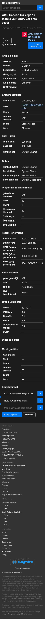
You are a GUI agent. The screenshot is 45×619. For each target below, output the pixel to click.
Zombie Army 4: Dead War (11, 452)
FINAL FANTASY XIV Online (12, 455)
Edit (7, 40)
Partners (5, 538)
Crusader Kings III (8, 458)
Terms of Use (7, 542)
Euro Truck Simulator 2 (10, 432)
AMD (6, 505)
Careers (5, 535)
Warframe (5, 442)
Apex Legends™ (8, 435)
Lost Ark (5, 491)
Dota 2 (4, 488)
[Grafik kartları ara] (40, 7)
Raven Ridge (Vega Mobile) (33, 106)
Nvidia (6, 525)
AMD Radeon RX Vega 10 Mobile (35, 37)
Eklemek (29, 414)
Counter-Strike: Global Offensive (13, 465)
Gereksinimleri (7, 462)
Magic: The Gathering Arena (12, 494)
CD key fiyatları (8, 426)
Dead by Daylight (8, 448)
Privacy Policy (7, 545)
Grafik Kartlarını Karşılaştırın (26, 28)
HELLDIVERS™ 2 (8, 439)
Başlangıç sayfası (11, 3)
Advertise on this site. (22, 568)
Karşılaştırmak (12, 414)
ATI (5, 518)
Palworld (5, 445)
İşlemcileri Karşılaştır (9, 502)
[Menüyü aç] (41, 2)
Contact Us (6, 548)
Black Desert (6, 429)
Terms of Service (22, 614)
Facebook (7, 551)
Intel (5, 508)
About (4, 532)
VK (5, 555)
